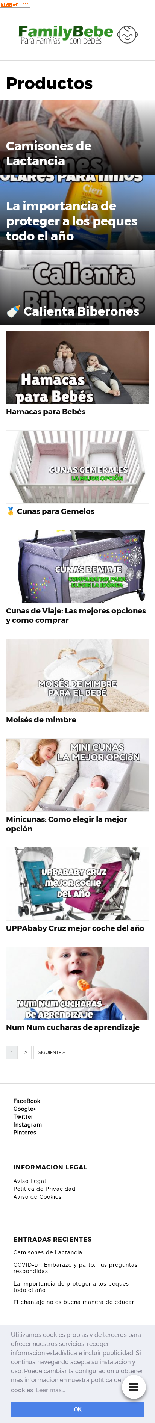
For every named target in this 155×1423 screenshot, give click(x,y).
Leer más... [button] (50, 1390)
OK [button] (77, 1409)
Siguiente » (51, 1052)
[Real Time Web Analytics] (15, 4)
